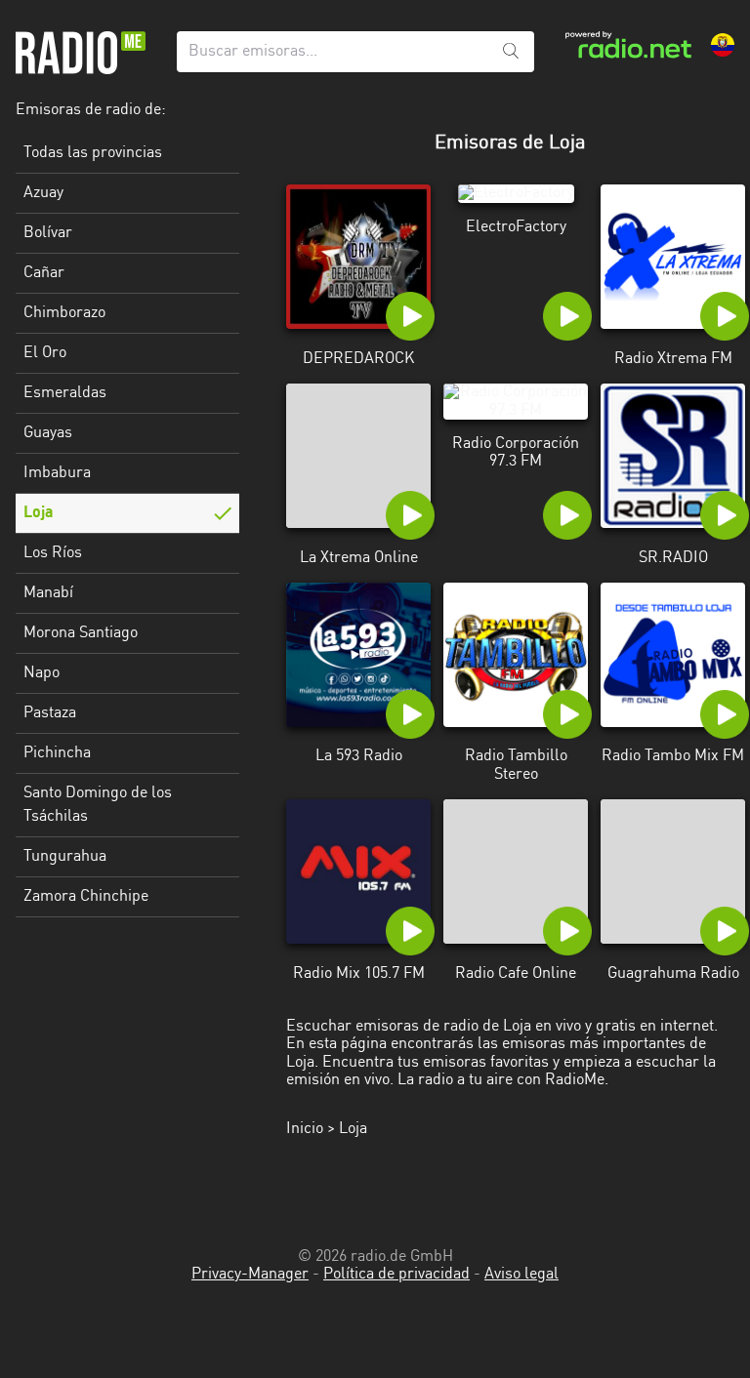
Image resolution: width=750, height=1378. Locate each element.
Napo (41, 673)
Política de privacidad (396, 1274)
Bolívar (47, 233)
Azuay (43, 193)
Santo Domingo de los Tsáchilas (97, 805)
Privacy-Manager (250, 1274)
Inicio (304, 1129)
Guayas (47, 433)
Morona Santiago (80, 633)
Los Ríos (52, 553)
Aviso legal (521, 1274)
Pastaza (49, 713)
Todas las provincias (92, 153)
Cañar (43, 273)
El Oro (44, 353)
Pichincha (57, 753)
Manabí (48, 593)
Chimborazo (64, 313)
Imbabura (57, 473)
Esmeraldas (64, 393)
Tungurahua (64, 857)
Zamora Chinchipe (85, 897)
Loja (38, 513)
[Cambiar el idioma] (722, 45)
